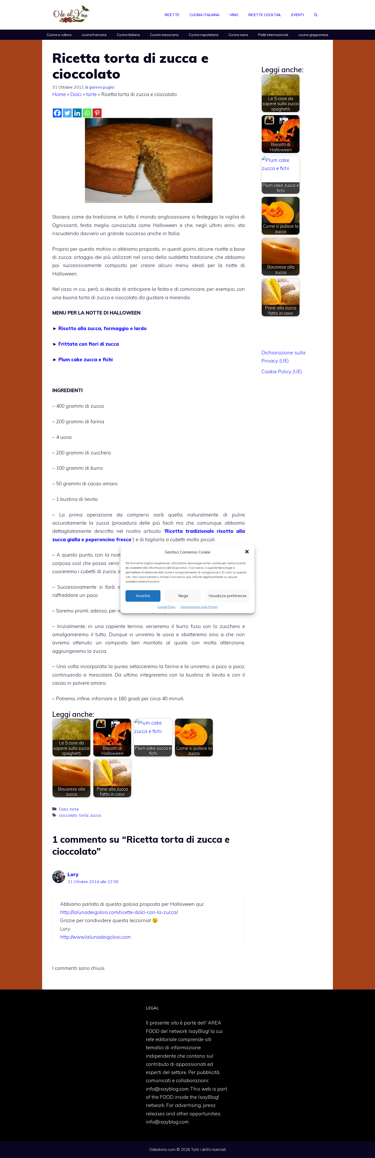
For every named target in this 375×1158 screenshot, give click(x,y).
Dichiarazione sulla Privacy (199, 607)
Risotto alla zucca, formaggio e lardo (102, 328)
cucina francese (94, 35)
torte (91, 94)
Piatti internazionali (273, 35)
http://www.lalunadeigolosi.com (95, 937)
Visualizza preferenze (227, 595)
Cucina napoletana (203, 35)
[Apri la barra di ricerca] (316, 14)
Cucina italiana (204, 15)
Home (59, 94)
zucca (95, 815)
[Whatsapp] (87, 112)
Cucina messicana (164, 35)
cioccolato (68, 815)
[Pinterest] (97, 112)
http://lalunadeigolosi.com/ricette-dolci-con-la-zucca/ (119, 912)
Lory (73, 874)
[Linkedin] (77, 112)
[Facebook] (57, 112)
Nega (183, 595)
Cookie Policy (166, 607)
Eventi (297, 15)
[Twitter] (67, 112)
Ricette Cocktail (264, 15)
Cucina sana (238, 35)
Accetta (143, 595)
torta (83, 815)
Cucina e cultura (59, 35)
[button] (246, 552)
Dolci (76, 94)
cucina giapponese (313, 35)
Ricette (172, 15)
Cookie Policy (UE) (281, 371)
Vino (234, 15)
